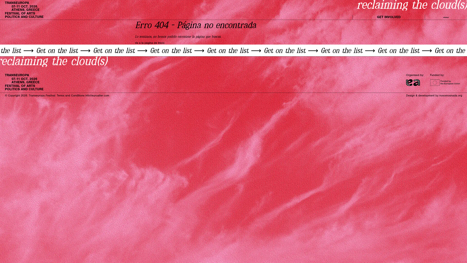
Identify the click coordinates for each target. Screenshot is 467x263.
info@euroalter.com (97, 95)
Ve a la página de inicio (150, 43)
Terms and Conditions (71, 95)
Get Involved (389, 17)
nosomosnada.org (450, 95)
